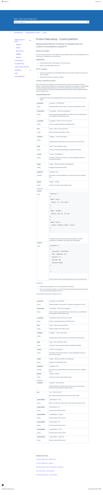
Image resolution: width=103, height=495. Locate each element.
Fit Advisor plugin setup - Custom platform (46, 474)
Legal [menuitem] (16, 73)
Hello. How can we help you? (25, 19)
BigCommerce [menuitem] (20, 51)
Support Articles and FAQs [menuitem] (22, 67)
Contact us (98, 1)
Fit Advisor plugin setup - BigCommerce (46, 459)
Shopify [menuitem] (18, 48)
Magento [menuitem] (18, 57)
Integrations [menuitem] (18, 70)
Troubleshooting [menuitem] (19, 63)
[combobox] (50, 22)
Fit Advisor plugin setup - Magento (44, 463)
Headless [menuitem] (18, 44)
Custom (44, 32)
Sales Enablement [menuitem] (20, 76)
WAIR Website (96, 6)
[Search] (87, 22)
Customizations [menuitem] (19, 60)
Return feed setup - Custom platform (45, 471)
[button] (30, 39)
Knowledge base (18, 32)
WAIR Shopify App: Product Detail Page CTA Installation (49, 467)
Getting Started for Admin (33, 32)
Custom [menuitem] (18, 54)
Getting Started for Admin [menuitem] (20, 40)
